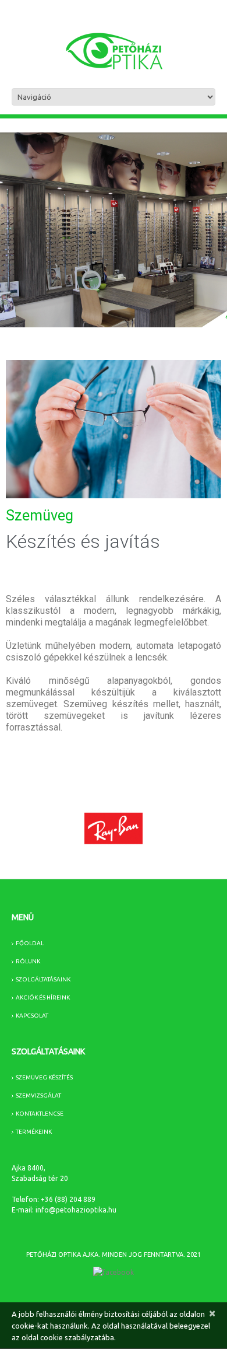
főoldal (30, 943)
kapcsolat (32, 1015)
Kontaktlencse (39, 1113)
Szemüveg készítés (44, 1077)
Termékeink (34, 1131)
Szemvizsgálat (38, 1095)
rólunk (28, 961)
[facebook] (113, 1272)
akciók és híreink (43, 997)
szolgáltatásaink (43, 979)
